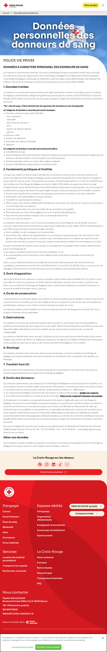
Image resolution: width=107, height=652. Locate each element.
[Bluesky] (67, 464)
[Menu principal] (102, 5)
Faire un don (90, 5)
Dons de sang (10, 522)
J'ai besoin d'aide (84, 513)
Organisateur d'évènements (44, 518)
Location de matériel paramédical (14, 559)
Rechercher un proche (14, 571)
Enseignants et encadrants (51, 525)
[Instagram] (46, 464)
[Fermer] (103, 638)
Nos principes (44, 573)
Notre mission (44, 567)
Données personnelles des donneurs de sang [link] (27, 13)
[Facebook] (40, 464)
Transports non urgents (15, 565)
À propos (42, 562)
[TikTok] (60, 464)
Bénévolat (8, 527)
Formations (9, 537)
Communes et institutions (51, 530)
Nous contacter (45, 557)
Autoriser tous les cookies (48, 647)
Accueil (6, 13)
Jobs (5, 532)
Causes (6, 511)
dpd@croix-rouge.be (89, 392)
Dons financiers (11, 516)
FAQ (39, 583)
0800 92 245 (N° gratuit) (84, 506)
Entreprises (43, 511)
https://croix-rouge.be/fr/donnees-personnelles (81, 396)
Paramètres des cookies (22, 647)
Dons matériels (11, 542)
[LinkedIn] (53, 464)
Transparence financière (50, 578)
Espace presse (44, 535)
